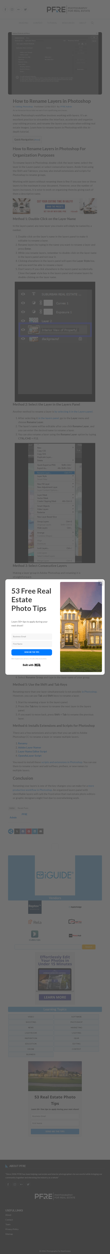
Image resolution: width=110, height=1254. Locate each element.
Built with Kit (32, 665)
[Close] (101, 583)
